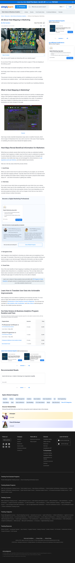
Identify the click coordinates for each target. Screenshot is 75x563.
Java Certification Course (67, 504)
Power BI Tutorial (5, 531)
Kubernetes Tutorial (66, 529)
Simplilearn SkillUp (47, 439)
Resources (7, 16)
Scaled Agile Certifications (22, 518)
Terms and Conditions (29, 538)
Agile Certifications (47, 515)
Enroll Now (20, 360)
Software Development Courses (63, 517)
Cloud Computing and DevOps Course (30, 479)
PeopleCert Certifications (34, 517)
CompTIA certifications (6, 520)
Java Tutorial (24, 529)
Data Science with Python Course (40, 500)
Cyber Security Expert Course (27, 490)
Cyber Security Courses (7, 517)
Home (2, 16)
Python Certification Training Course (10, 506)
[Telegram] (6, 447)
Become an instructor (35, 439)
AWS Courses (17, 520)
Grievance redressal (21, 448)
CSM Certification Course (25, 500)
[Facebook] (3, 444)
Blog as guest (33, 441)
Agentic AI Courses (68, 515)
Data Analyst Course (6, 343)
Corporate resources (48, 461)
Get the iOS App (64, 443)
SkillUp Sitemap (46, 441)
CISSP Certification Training (52, 502)
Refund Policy (48, 538)
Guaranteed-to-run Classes (47, 458)
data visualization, (20, 303)
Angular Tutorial (32, 529)
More (61, 6)
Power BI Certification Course (53, 504)
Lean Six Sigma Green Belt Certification (15, 504)
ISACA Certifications (57, 518)
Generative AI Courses (36, 515)
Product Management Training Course (10, 479)
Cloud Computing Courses (23, 515)
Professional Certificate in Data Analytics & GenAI (11, 340)
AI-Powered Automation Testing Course (58, 490)
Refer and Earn (6, 440)
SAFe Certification (40, 502)
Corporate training (47, 453)
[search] (29, 7)
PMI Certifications (67, 518)
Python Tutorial (4, 529)
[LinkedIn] (3, 447)
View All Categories (66, 402)
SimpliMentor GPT (47, 448)
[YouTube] (9, 444)
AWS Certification (53, 500)
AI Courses (37, 520)
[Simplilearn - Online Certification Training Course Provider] (7, 6)
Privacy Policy (39, 538)
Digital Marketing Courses (47, 520)
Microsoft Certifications (27, 520)
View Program (19, 219)
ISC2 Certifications (33, 518)
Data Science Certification (38, 488)
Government (46, 465)
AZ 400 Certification (30, 502)
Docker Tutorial (50, 529)
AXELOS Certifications (45, 518)
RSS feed (45, 446)
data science (30, 303)
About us (19, 439)
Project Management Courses (8, 515)
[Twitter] (6, 444)
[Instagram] (9, 447)
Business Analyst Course (42, 490)
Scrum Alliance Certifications (48, 517)
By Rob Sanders (5, 23)
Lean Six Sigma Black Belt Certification (35, 504)
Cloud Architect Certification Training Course (56, 488)
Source (23, 133)
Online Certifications (58, 515)
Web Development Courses (7, 518)
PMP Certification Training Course (9, 500)
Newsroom (19, 443)
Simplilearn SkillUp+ (47, 455)
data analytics (11, 303)
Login (70, 6)
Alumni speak (20, 446)
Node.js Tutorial (41, 529)
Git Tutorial (57, 529)
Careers (19, 441)
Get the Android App (64, 440)
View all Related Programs (30, 244)
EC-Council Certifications (20, 517)
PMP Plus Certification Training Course (10, 488)
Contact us (19, 450)
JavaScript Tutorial (14, 529)
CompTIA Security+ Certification (16, 502)
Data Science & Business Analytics (18, 16)
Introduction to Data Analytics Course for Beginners (21, 301)
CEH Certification (63, 500)
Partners (45, 463)
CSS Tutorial (14, 531)
